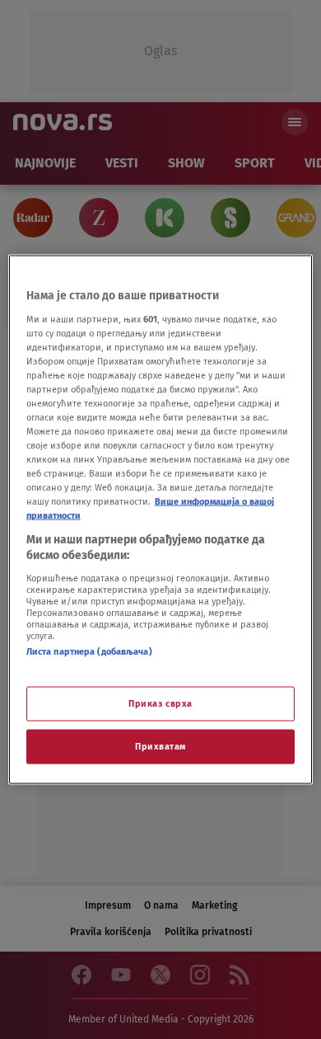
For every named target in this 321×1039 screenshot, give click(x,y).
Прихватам (160, 746)
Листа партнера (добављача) (89, 650)
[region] (161, 520)
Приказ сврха (160, 703)
